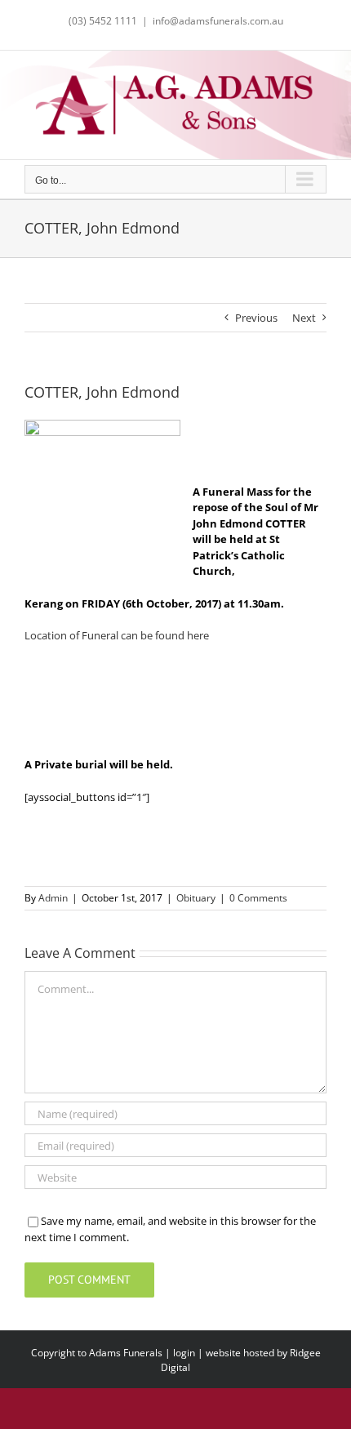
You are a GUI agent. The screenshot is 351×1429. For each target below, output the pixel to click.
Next (304, 317)
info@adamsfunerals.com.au (218, 21)
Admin (53, 898)
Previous (256, 317)
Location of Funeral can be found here (116, 635)
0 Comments (258, 898)
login (184, 1353)
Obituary (195, 898)
